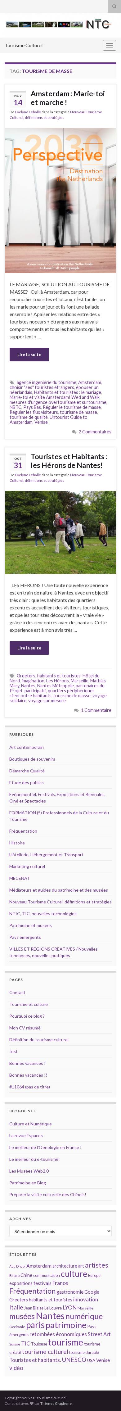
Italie (16, 1307)
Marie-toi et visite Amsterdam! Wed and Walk (55, 397)
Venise (41, 422)
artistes (96, 1265)
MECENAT (19, 878)
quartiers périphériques (71, 690)
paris (35, 1324)
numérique (84, 1316)
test (13, 1051)
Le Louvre (53, 1307)
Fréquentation (23, 831)
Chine (26, 1275)
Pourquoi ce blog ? (27, 1016)
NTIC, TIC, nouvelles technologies (43, 913)
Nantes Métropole (55, 685)
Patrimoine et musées (30, 925)
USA (91, 1360)
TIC (25, 1343)
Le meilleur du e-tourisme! (34, 1159)
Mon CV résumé (25, 1027)
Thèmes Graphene (56, 1403)
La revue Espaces (26, 1135)
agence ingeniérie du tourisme (46, 382)
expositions (21, 1283)
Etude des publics (26, 782)
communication (46, 1275)
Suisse (14, 1344)
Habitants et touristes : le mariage (67, 392)
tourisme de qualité (29, 417)
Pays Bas (32, 407)
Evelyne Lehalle (28, 112)
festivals (43, 1283)
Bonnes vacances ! (27, 1063)
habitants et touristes (59, 675)
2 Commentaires (95, 431)
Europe (94, 1275)
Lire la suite (29, 354)
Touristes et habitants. (35, 1360)
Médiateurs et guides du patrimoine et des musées (58, 890)
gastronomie (69, 1292)
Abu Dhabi (17, 1266)
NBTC (15, 407)
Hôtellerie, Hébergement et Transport (46, 854)
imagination (33, 680)
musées (22, 1316)
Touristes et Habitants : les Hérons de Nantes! (69, 460)
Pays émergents (25, 937)
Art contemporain (26, 747)
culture (74, 1274)
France (60, 1283)
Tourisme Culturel (24, 45)
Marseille (79, 680)
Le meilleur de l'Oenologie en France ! (45, 1147)
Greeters (26, 675)
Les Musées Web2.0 (29, 1171)
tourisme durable (84, 1352)
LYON (70, 1307)
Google (91, 1292)
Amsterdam (89, 382)
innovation (85, 1299)
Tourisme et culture (28, 1004)
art (81, 1266)
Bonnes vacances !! (28, 1075)
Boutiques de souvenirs (32, 759)
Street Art (99, 1334)
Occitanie (17, 1326)
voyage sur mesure (47, 700)
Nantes (28, 685)
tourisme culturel (45, 1351)
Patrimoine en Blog (27, 1182)
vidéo (16, 1367)
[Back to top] (107, 1397)
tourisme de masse (78, 412)
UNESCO (74, 1359)
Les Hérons (57, 680)
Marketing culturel (27, 866)
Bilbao (14, 1275)
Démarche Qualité (27, 770)
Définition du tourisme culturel (39, 1039)
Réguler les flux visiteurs (34, 412)
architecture (64, 1266)
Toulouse (39, 1343)
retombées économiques (58, 1334)
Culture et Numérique (30, 1123)
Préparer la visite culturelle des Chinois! (47, 1194)
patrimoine (66, 1325)
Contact (17, 992)
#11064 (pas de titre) (29, 1086)
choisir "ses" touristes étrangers (42, 387)
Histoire (17, 842)
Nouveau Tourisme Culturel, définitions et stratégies (60, 901)
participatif (35, 690)
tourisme (65, 1342)
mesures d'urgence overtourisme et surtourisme (58, 402)
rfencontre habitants (31, 695)
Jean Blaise (33, 1307)
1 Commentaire (96, 710)
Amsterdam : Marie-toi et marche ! (68, 97)
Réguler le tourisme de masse (72, 407)
